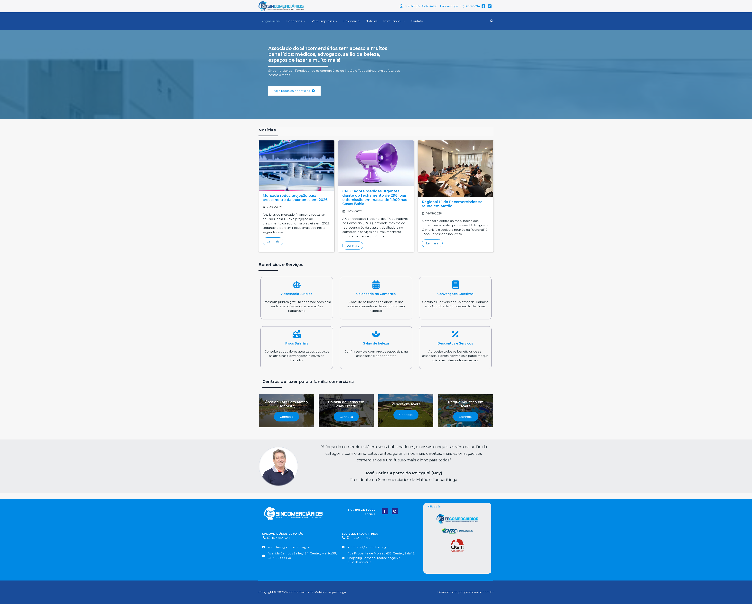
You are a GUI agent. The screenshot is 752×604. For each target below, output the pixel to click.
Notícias (371, 21)
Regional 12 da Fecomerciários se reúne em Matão (452, 204)
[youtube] (490, 6)
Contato (417, 21)
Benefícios (294, 21)
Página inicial (270, 21)
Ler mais (273, 241)
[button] (304, 21)
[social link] (385, 511)
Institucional (392, 21)
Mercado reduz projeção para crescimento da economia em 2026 (295, 197)
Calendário (351, 21)
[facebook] (484, 6)
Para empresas (323, 21)
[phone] (264, 537)
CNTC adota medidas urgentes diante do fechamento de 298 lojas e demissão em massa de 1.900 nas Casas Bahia (374, 197)
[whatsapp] (268, 537)
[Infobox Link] (297, 298)
